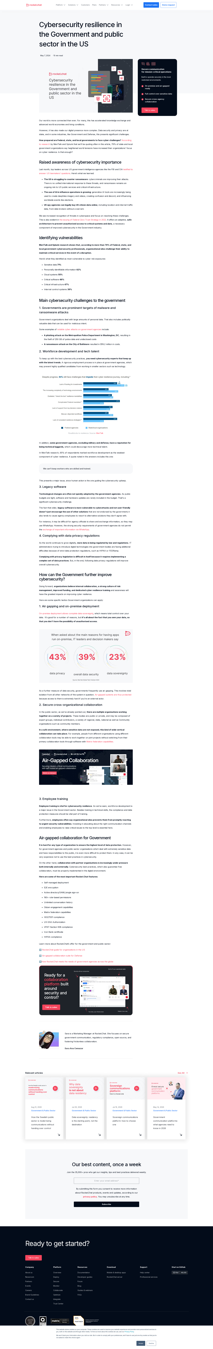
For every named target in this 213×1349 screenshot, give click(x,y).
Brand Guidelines (32, 1295)
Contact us (29, 1299)
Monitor (56, 1286)
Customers (85, 5)
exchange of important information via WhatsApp (66, 529)
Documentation (84, 1272)
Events (28, 1286)
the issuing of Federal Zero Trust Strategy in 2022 (83, 220)
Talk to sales (51, 1007)
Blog (79, 1286)
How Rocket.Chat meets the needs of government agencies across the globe (77, 961)
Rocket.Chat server (114, 1277)
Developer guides (85, 1277)
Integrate (57, 1299)
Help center (145, 1272)
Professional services (149, 1277)
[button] (61, 5)
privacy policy (90, 1196)
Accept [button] (141, 1343)
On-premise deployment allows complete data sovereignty (66, 613)
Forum (80, 1281)
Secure (56, 1281)
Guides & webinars (85, 1290)
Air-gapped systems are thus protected (112, 694)
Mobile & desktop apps (116, 1272)
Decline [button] (151, 1343)
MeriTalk (99, 433)
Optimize (56, 1295)
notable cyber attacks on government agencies (79, 329)
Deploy (56, 1277)
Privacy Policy (129, 1331)
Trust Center (58, 1304)
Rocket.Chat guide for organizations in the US (63, 950)
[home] (34, 5)
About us (28, 1272)
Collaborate (58, 1290)
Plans (94, 5)
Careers (28, 1290)
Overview (57, 1272)
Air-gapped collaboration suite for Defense (62, 955)
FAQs (80, 1295)
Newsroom (29, 1277)
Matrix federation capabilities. (100, 741)
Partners (28, 1281)
